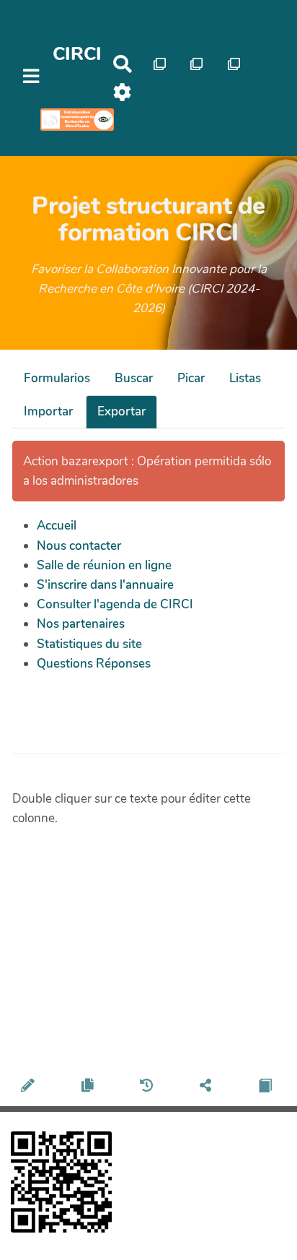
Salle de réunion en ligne (104, 565)
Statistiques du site (89, 644)
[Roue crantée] (122, 92)
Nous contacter (79, 546)
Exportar (121, 411)
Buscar (134, 378)
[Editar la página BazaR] (30, 1088)
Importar (48, 411)
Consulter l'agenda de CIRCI (115, 604)
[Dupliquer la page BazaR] (89, 1088)
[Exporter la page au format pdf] (267, 1088)
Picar (191, 378)
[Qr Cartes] (159, 64)
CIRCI (77, 53)
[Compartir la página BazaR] (207, 1088)
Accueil (56, 525)
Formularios (57, 378)
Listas (245, 378)
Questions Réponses (94, 663)
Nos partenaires (81, 624)
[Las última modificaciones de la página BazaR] (148, 1088)
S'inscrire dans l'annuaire (105, 585)
